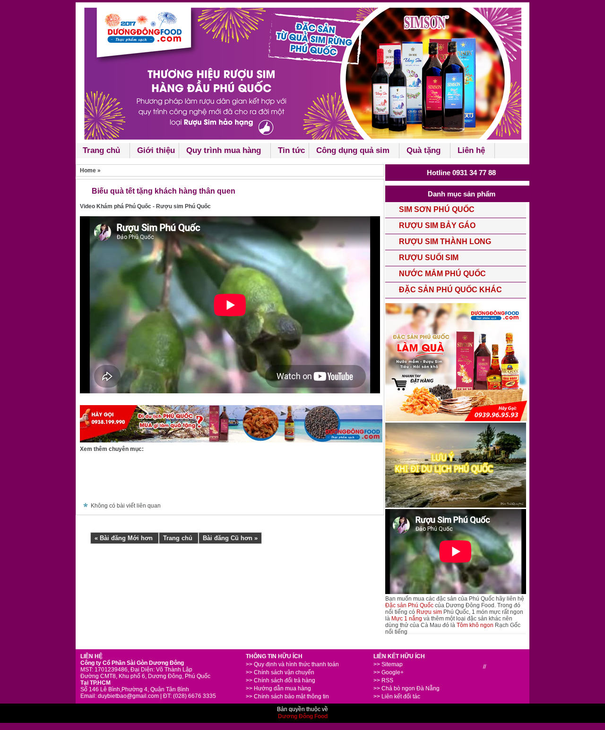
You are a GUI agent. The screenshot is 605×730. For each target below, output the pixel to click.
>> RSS (383, 680)
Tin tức (291, 150)
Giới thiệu (156, 150)
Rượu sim (429, 612)
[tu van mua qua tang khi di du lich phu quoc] (231, 440)
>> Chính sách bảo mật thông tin (287, 696)
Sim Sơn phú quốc (437, 209)
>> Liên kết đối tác (396, 696)
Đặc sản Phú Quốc (409, 605)
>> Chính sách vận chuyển (280, 672)
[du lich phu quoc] (455, 505)
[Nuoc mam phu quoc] (302, 71)
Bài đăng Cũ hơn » (230, 538)
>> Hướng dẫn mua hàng (278, 688)
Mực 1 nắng (406, 618)
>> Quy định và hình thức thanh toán (292, 664)
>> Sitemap (388, 664)
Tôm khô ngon (475, 625)
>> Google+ (388, 672)
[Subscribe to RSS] (300, 480)
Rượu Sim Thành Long (445, 242)
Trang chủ (178, 538)
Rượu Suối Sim (428, 258)
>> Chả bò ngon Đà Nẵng (406, 688)
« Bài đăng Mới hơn (125, 538)
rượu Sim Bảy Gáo (437, 225)
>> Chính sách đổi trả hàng (280, 680)
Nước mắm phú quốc (442, 274)
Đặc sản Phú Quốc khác (450, 290)
